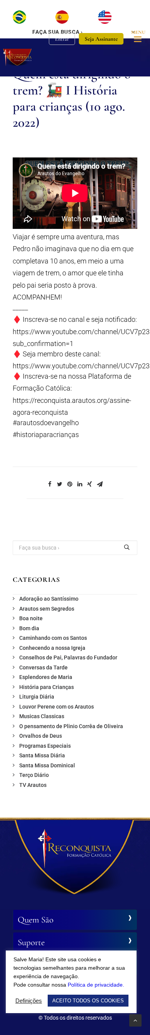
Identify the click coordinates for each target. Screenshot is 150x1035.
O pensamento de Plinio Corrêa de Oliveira (71, 726)
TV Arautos (33, 785)
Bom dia (29, 628)
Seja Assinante (101, 38)
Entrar (62, 39)
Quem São (35, 919)
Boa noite (31, 618)
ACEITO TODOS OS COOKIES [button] (88, 1001)
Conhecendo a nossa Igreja (52, 648)
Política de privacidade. (96, 985)
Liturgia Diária (36, 697)
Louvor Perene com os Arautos (56, 707)
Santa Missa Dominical (47, 765)
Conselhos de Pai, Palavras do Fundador (68, 657)
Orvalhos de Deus (40, 736)
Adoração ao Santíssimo (48, 599)
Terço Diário (34, 775)
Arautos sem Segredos (46, 609)
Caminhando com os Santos (53, 638)
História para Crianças (46, 687)
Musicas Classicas (41, 716)
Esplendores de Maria (45, 677)
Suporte (31, 942)
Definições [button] (28, 1001)
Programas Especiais (45, 746)
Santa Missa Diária (42, 755)
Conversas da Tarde (43, 667)
